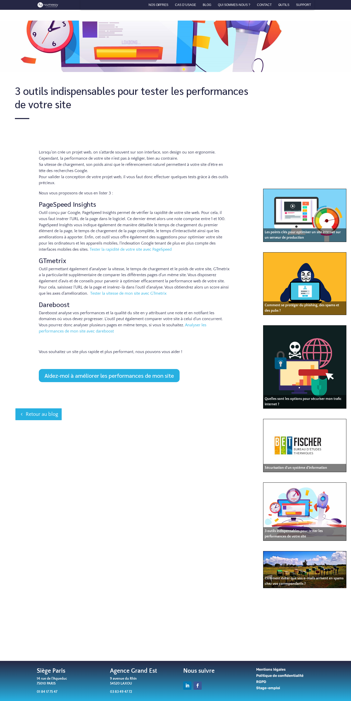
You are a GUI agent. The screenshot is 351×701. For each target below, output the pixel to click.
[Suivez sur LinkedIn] (187, 685)
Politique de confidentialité (279, 675)
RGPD (261, 682)
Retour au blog (42, 414)
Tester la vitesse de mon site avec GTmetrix (128, 293)
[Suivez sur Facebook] (197, 685)
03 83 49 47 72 (121, 692)
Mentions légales (271, 669)
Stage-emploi (268, 688)
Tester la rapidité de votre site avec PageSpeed (131, 249)
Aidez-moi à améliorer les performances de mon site (109, 375)
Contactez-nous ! (248, 637)
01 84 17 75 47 (47, 692)
